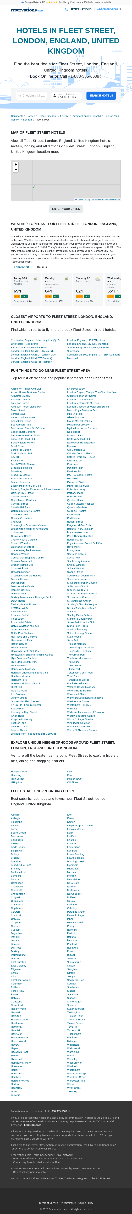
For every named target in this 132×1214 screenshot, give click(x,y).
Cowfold (15, 911)
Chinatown (17, 532)
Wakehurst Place (76, 694)
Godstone (16, 1001)
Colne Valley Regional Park (26, 550)
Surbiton (71, 1005)
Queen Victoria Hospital (80, 503)
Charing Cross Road (22, 518)
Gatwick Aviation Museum (25, 626)
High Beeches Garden (23, 658)
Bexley (15, 843)
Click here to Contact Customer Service (34, 1148)
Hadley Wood (18, 1008)
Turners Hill (73, 1030)
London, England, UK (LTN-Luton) (86, 340)
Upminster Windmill (77, 683)
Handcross (17, 1023)
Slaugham (72, 969)
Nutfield (71, 897)
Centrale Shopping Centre (25, 511)
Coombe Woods (20, 554)
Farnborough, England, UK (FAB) (29, 347)
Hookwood (17, 1066)
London (27, 119)
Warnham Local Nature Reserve (85, 697)
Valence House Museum (81, 687)
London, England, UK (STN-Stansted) (88, 343)
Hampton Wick (19, 771)
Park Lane (73, 464)
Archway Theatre (20, 399)
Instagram (81, 1178)
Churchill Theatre (20, 543)
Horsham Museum (21, 676)
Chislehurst (17, 901)
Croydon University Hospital (26, 575)
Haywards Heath (20, 1052)
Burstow (15, 879)
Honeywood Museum (23, 669)
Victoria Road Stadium (79, 690)
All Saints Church (20, 396)
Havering (16, 775)
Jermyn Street (19, 697)
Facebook (48, 1178)
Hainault (15, 1012)
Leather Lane (18, 723)
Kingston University (21, 719)
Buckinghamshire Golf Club (26, 485)
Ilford (14, 1091)
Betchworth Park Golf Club (25, 435)
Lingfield (71, 839)
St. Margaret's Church (79, 600)
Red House (73, 518)
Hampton (16, 1016)
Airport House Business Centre (28, 392)
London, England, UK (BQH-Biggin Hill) (32, 351)
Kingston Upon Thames (80, 825)
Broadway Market (20, 475)
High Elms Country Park (24, 661)
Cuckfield (16, 926)
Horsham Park (19, 679)
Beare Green (18, 832)
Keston (71, 822)
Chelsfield (16, 890)
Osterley (72, 908)
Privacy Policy (68, 1202)
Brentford (16, 861)
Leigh (70, 832)
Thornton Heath (76, 1019)
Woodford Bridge (76, 1073)
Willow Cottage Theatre (80, 719)
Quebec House (75, 500)
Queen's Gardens (77, 507)
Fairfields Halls (19, 611)
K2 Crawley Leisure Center (26, 705)
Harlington (16, 1034)
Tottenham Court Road (80, 672)
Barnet (14, 829)
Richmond (72, 940)
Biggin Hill (16, 850)
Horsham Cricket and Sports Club (29, 672)
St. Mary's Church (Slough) (82, 604)
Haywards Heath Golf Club (25, 651)
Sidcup (71, 965)
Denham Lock (18, 593)
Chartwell (16, 521)
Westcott (72, 1066)
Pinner (70, 919)
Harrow (15, 1044)
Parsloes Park (75, 471)
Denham (15, 944)
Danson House (19, 579)
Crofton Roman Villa (22, 564)
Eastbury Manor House (24, 604)
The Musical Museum (79, 658)
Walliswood (73, 1048)
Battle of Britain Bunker (23, 417)
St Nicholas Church (78, 586)
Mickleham (73, 868)
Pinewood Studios (77, 482)
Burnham (16, 875)
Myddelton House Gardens (82, 428)
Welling (71, 1055)
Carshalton (17, 883)
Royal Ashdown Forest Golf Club (85, 543)
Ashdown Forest (20, 403)
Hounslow (16, 1087)
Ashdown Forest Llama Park (26, 406)
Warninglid (73, 1052)
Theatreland (74, 665)
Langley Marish (75, 829)
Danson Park (18, 582)
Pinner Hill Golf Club (78, 485)
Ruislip (70, 951)
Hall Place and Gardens (24, 636)
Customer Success (91, 1168)
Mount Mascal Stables (79, 421)
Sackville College (77, 554)
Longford (72, 850)
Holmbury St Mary (21, 1062)
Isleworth (16, 1095)
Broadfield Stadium (21, 467)
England (64, 116)
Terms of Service (48, 1202)
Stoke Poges (74, 1001)
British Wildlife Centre (23, 464)
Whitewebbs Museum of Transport (86, 712)
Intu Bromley (18, 694)
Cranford (16, 915)
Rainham (72, 929)
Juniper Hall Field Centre (25, 701)
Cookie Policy (85, 1202)
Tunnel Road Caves (78, 679)
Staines (71, 990)
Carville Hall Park (20, 507)
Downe (15, 958)
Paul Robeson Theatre (79, 475)
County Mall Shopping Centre (27, 557)
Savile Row (73, 557)
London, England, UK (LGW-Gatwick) (31, 358)
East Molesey (18, 965)
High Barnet (17, 778)
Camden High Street (22, 493)
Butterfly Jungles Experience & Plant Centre (35, 489)
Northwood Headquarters (81, 442)
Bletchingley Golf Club (23, 439)
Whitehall (72, 708)
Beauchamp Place (21, 421)
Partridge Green (76, 911)
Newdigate (73, 883)
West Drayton (74, 1062)
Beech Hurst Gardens (23, 431)
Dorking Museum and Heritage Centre (32, 597)
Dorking (15, 951)
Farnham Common (21, 980)
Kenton (71, 818)
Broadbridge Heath (21, 865)
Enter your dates (66, 208)
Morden (71, 875)
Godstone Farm (20, 629)
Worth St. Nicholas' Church (82, 730)
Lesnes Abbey (19, 730)
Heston (15, 1055)
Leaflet (80, 199)
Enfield (15, 972)
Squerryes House (77, 579)
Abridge (15, 814)
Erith (13, 976)
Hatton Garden (19, 644)
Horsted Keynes (20, 1080)
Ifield (70, 771)
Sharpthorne (74, 962)
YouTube (69, 1178)
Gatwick (15, 998)
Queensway (73, 514)
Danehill (15, 937)
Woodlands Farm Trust (79, 726)
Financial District (20, 615)
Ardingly (15, 818)
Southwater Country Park (81, 575)
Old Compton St (76, 449)
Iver (69, 814)
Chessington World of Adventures (29, 528)
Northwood (73, 890)
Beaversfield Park (21, 424)
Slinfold (71, 972)
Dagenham (17, 933)
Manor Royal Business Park (82, 410)
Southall (71, 983)
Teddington (73, 1012)
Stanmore (72, 994)
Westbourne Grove (78, 701)
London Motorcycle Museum (83, 403)
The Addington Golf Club (80, 647)
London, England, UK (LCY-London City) (33, 354)
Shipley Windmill (76, 564)
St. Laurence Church (78, 597)
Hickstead (16, 1059)
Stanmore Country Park (80, 618)
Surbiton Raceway (77, 629)
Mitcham (71, 872)
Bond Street (17, 446)
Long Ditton (73, 847)
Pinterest (105, 1178)
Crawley (15, 919)
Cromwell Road (19, 568)
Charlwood (17, 886)
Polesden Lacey (76, 489)
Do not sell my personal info (29, 1172)
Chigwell (15, 897)
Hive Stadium (18, 665)
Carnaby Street (19, 503)
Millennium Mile (75, 417)
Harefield (16, 1030)
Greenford (17, 1005)
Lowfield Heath (75, 857)
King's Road (17, 715)
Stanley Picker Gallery (79, 615)
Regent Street (75, 521)
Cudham (15, 929)
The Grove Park (76, 654)
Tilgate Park (73, 669)
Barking (15, 825)
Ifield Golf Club (19, 690)
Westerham (73, 1070)
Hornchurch (17, 1073)
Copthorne (17, 908)
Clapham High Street (22, 546)
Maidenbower (74, 778)
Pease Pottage (75, 915)
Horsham (16, 1077)
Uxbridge (72, 1041)
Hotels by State (70, 1168)
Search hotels (101, 95)
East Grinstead (19, 962)
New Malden (74, 879)
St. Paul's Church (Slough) (81, 608)
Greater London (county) (87, 116)
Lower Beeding (75, 854)
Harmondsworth (20, 1037)
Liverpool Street (76, 388)
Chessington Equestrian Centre (28, 525)
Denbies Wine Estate (22, 586)
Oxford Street (74, 460)
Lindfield (71, 836)
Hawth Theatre (19, 647)
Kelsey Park (17, 708)
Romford (72, 944)
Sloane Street (75, 572)
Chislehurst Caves (21, 536)
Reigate (71, 937)
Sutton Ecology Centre (80, 633)
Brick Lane (17, 460)
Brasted (15, 857)
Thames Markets (76, 644)
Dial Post (16, 947)
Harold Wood (18, 1041)
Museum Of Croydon (78, 424)
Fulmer (15, 994)
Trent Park (73, 676)
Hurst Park (17, 687)
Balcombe (16, 822)
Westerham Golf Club (79, 705)
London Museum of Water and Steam (88, 406)
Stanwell (71, 998)
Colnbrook (17, 904)
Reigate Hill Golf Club (79, 525)
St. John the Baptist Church (82, 593)
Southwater (73, 987)
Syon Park (73, 640)
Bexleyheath (18, 847)
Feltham (15, 987)
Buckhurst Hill (18, 872)
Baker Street (18, 410)
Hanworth (16, 1026)
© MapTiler (89, 199)
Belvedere (17, 839)
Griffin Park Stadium (22, 633)
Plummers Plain (75, 922)
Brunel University (20, 482)
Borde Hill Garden (21, 449)
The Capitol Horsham (79, 651)
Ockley (71, 901)
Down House (18, 600)
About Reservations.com (25, 1168)
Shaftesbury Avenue (78, 561)
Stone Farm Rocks (77, 626)
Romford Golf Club (77, 532)
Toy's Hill (72, 1026)
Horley (14, 1070)
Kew (69, 775)
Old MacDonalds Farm (79, 453)
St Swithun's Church (78, 590)
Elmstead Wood (20, 608)
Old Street (73, 782)
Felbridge (16, 983)
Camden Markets (20, 496)
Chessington (18, 893)
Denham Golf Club (21, 590)
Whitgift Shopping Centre (81, 715)
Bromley (15, 868)
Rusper (71, 955)
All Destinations (50, 1168)
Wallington (73, 1044)
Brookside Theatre (21, 478)
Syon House (74, 636)
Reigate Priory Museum (80, 528)
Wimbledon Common (78, 723)
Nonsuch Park (75, 435)
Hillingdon (16, 782)
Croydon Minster (20, 572)
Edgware (16, 969)
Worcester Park (76, 1080)
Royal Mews (74, 546)
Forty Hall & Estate (21, 622)
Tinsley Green (75, 1023)
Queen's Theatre (76, 511)
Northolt (71, 886)
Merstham (72, 865)
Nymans (71, 446)
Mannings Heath (76, 861)
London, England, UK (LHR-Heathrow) (32, 361)
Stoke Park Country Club (81, 622)
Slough (71, 976)
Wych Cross (74, 1087)
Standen (71, 611)
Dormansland (18, 955)
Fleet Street (17, 618)
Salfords (71, 958)
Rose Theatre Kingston (80, 536)
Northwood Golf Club (79, 439)
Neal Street (73, 431)
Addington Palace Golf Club (26, 388)
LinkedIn (93, 1178)
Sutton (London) (76, 1008)
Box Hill (15, 457)
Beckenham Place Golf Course (28, 428)
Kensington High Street (24, 712)
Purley (70, 926)
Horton (15, 1084)
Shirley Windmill (75, 568)
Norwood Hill (74, 893)
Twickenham (74, 1034)
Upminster (72, 1037)
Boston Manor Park (21, 453)
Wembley (72, 1059)
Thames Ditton (75, 1016)
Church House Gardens (24, 539)
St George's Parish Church (82, 582)
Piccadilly (72, 478)
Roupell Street (75, 539)
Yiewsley (72, 1091)
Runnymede (73, 550)
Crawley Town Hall (21, 561)
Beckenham (17, 836)
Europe (31, 116)
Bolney (15, 854)
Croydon (16, 922)
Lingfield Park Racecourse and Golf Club (33, 733)
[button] (15, 164)
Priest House (74, 496)
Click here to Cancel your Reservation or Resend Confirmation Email (50, 1145)
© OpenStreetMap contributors (107, 199)
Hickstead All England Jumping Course (32, 654)
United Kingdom (47, 116)
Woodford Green (76, 1077)
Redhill (71, 933)
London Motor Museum (80, 399)
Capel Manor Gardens (23, 500)
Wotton (71, 1084)
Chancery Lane (19, 514)
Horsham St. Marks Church (26, 683)
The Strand (73, 661)
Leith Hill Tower (19, 726)
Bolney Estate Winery (23, 442)
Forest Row (17, 990)
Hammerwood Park (21, 640)
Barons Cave (18, 413)
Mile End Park (74, 413)
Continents (17, 116)
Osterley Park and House (81, 457)
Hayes (14, 1048)
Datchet (15, 940)
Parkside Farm (75, 467)
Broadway (16, 471)
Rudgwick (72, 947)
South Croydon (75, 980)
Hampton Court (19, 1019)
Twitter (59, 1178)
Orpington (72, 904)
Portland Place (75, 493)
